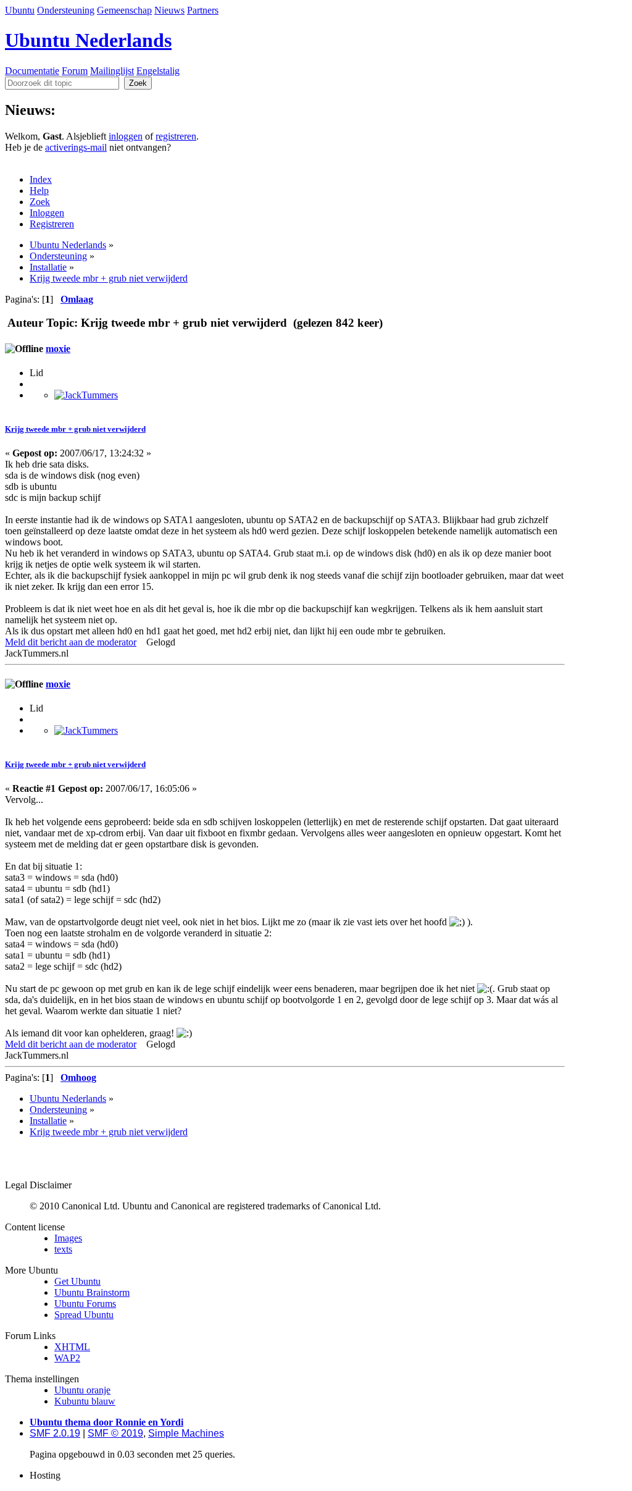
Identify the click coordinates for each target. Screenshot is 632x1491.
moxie (58, 348)
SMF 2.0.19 (55, 1433)
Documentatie (32, 70)
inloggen (126, 136)
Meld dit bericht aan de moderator (70, 642)
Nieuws (169, 10)
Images (68, 1238)
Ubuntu (20, 10)
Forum (75, 70)
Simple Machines (186, 1433)
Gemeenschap (124, 10)
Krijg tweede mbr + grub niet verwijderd (75, 429)
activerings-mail (76, 147)
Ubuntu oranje (82, 1390)
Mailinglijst (112, 70)
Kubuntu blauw (84, 1401)
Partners (202, 10)
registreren (176, 136)
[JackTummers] (86, 395)
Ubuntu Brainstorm (92, 1292)
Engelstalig (158, 70)
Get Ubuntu (77, 1281)
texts (63, 1249)
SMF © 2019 (115, 1433)
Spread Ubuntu (84, 1314)
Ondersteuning (65, 10)
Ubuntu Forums (85, 1303)
